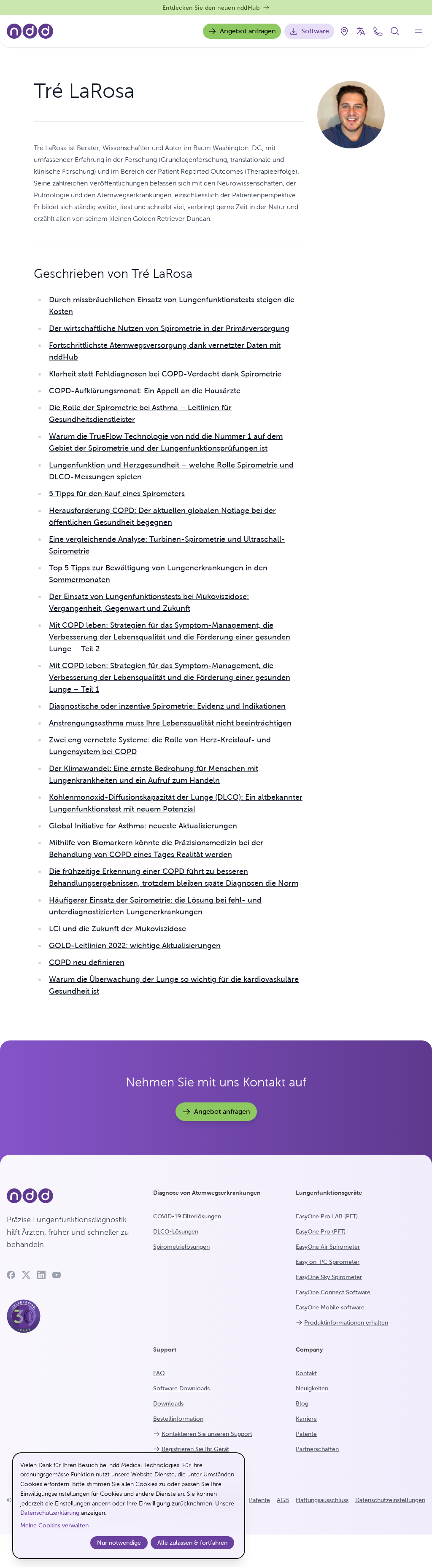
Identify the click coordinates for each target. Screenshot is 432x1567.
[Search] (395, 31)
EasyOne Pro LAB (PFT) (327, 1216)
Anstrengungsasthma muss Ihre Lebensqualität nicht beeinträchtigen (170, 722)
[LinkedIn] (41, 1275)
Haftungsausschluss (322, 1500)
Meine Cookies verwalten (54, 1525)
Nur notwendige (119, 1542)
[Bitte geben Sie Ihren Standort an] (344, 31)
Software (315, 31)
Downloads (168, 1403)
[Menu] (418, 31)
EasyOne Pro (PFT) (321, 1231)
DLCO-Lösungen (175, 1231)
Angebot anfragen (248, 31)
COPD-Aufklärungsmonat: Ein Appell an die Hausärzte (144, 390)
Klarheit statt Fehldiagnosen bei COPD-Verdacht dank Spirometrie (165, 373)
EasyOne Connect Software (333, 1292)
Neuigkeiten (312, 1388)
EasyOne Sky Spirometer (329, 1277)
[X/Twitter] (26, 1275)
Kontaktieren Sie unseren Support (207, 1433)
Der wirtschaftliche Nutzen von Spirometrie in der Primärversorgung (169, 328)
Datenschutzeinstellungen (390, 1500)
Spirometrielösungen (181, 1246)
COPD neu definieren (86, 962)
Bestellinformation (178, 1418)
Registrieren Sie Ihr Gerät (195, 1449)
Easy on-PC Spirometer (327, 1261)
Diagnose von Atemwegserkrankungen (207, 1192)
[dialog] (129, 1506)
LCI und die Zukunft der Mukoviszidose (117, 928)
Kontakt (306, 1373)
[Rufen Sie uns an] (378, 31)
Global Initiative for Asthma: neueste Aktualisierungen (143, 825)
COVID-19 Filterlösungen (187, 1216)
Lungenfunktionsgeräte (329, 1192)
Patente (306, 1433)
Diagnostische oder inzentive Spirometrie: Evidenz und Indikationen (167, 706)
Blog (302, 1403)
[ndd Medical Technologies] (70, 1196)
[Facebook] (11, 1275)
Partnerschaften (317, 1449)
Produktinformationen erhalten (346, 1322)
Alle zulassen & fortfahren (192, 1542)
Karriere (306, 1418)
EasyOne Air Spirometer (328, 1246)
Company (309, 1349)
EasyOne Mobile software (330, 1307)
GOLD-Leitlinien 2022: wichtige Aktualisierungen (135, 945)
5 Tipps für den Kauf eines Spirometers (117, 493)
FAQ (159, 1373)
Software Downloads (181, 1388)
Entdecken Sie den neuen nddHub (210, 7)
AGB (283, 1500)
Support (164, 1349)
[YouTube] (56, 1275)
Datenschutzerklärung (49, 1512)
